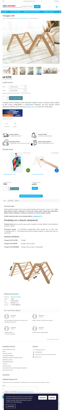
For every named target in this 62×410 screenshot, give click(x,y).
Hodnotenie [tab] (10, 201)
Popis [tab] (4, 201)
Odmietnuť (42, 398)
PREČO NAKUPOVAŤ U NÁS (29, 1)
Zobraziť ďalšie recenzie (53, 339)
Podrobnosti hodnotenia (22, 18)
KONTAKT (5, 364)
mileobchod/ (38, 357)
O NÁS (4, 351)
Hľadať (37, 6)
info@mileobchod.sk (40, 350)
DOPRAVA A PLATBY (7, 353)
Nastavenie (10, 406)
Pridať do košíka (17, 98)
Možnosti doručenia (26, 93)
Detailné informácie (7, 119)
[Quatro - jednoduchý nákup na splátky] (13, 113)
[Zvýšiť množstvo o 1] (8, 97)
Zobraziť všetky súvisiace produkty (31, 196)
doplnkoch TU (37, 216)
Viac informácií (18, 402)
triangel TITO (30, 107)
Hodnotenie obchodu (8, 370)
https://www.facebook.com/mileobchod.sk (45, 354)
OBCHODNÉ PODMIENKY (8, 356)
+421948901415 (38, 352)
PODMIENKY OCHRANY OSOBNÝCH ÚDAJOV (13, 358)
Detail (35, 188)
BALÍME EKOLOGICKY (7, 360)
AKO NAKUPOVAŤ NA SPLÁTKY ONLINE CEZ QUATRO (15, 368)
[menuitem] (5, 12)
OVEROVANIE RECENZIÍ (8, 362)
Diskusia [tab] (17, 201)
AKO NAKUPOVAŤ (7, 366)
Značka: (33, 18)
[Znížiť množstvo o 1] (8, 99)
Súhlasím (52, 398)
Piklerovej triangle (16, 297)
